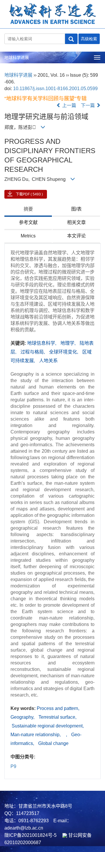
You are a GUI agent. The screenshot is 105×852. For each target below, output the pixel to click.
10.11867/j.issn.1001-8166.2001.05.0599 (55, 88)
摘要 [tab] (28, 209)
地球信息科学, (42, 343)
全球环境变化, (64, 351)
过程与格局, (33, 351)
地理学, (68, 343)
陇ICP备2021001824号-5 (30, 835)
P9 (13, 766)
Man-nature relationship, (36, 734)
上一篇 (68, 105)
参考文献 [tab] (28, 222)
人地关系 (48, 360)
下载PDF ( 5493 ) (29, 194)
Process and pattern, (58, 708)
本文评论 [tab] (76, 235)
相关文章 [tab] (76, 222)
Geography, (23, 717)
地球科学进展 (16, 57)
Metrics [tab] (28, 235)
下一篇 (88, 105)
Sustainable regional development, (47, 725)
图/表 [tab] (76, 209)
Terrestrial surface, (57, 717)
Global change (53, 743)
